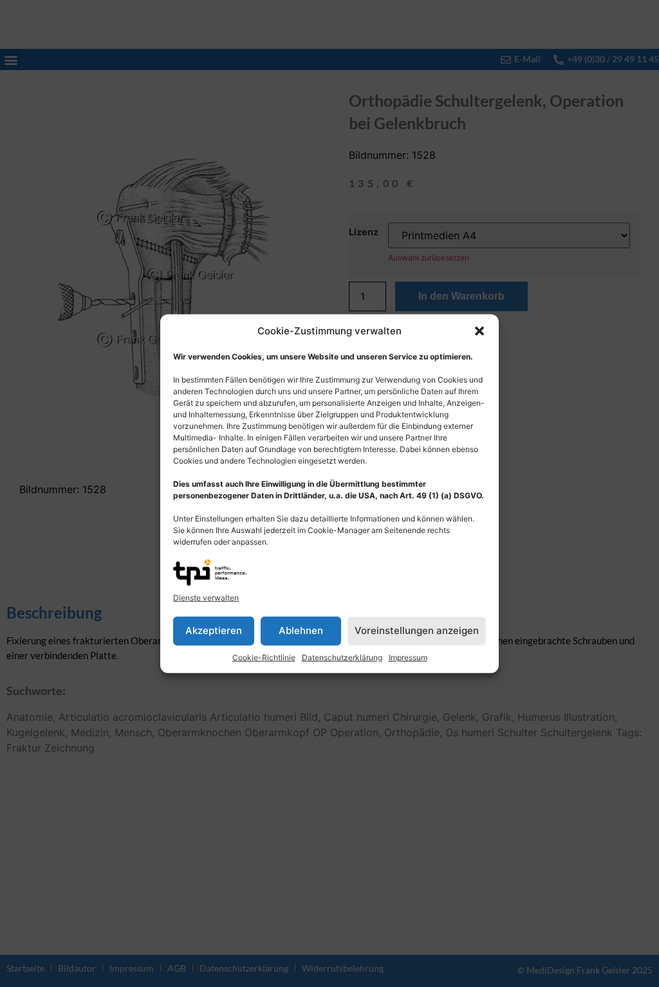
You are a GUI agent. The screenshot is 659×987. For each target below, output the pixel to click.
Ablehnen (301, 630)
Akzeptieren (213, 630)
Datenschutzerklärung (342, 657)
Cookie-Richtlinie (263, 657)
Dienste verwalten (206, 597)
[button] (479, 331)
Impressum (408, 657)
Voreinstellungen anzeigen (417, 630)
